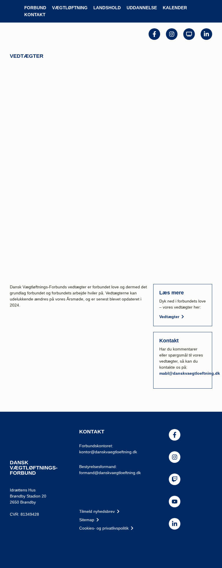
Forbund (35, 7)
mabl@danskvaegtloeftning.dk (189, 373)
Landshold (107, 7)
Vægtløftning (70, 7)
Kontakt (34, 14)
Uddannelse (142, 7)
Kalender (175, 7)
